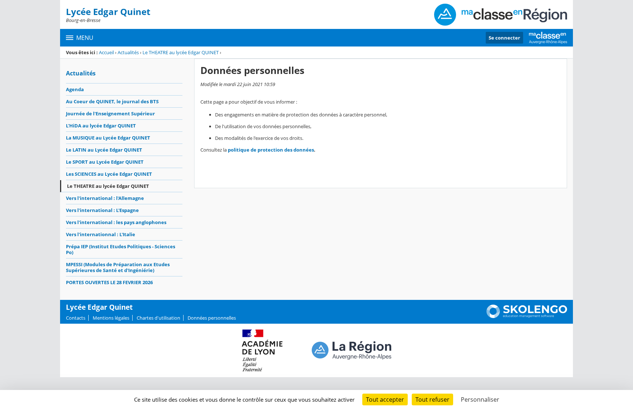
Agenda (75, 89)
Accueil (106, 52)
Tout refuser (432, 399)
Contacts (75, 318)
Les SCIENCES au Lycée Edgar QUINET (109, 174)
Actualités (128, 52)
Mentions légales (111, 318)
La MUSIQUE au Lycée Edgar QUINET (108, 137)
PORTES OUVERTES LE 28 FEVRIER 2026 (109, 282)
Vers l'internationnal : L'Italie (100, 234)
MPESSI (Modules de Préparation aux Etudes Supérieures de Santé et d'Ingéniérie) (118, 267)
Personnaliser (480, 399)
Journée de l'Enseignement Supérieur (110, 113)
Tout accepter (385, 399)
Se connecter (504, 37)
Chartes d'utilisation (158, 318)
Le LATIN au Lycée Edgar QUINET (104, 149)
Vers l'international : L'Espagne (102, 210)
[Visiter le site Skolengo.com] (526, 316)
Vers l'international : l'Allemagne (105, 198)
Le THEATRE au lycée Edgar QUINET (180, 52)
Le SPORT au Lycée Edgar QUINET (105, 162)
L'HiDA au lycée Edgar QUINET (101, 125)
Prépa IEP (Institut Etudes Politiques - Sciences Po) (120, 249)
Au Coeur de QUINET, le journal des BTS (112, 101)
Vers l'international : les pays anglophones (116, 222)
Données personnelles (212, 318)
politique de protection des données (271, 149)
